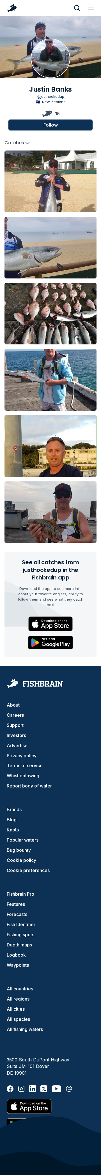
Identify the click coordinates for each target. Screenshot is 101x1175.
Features (16, 904)
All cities (16, 1009)
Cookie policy (21, 860)
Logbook (16, 955)
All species (18, 1019)
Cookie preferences (28, 870)
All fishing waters (25, 1029)
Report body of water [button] (29, 786)
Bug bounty (19, 850)
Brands (14, 809)
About (13, 705)
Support (15, 725)
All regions (18, 999)
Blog (12, 819)
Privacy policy (21, 755)
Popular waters (22, 840)
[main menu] (91, 8)
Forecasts (17, 914)
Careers (15, 715)
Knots (13, 830)
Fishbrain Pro (20, 894)
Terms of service (25, 765)
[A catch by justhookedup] (50, 181)
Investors (16, 735)
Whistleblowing (23, 775)
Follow (50, 125)
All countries (20, 989)
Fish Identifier (21, 924)
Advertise (17, 745)
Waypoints (18, 965)
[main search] (77, 8)
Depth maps (19, 945)
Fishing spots (20, 934)
